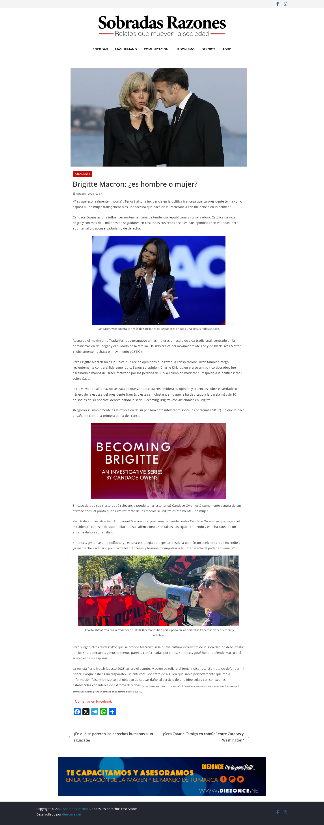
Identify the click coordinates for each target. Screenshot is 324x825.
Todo (227, 49)
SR (100, 193)
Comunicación (156, 49)
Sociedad (100, 49)
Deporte (209, 49)
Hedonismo (185, 49)
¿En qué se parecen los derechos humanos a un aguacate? (113, 737)
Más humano (126, 49)
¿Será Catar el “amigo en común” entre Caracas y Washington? (203, 737)
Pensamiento (82, 173)
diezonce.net (72, 814)
